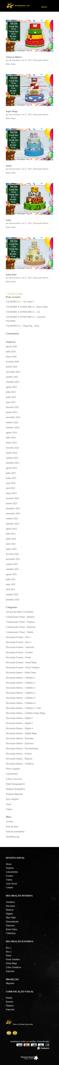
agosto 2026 (11, 346)
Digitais (9, 913)
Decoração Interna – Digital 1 (19, 718)
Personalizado (12, 921)
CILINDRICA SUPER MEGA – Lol (23, 312)
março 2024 (11, 442)
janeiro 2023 (11, 503)
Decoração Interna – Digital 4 (19, 728)
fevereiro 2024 (12, 448)
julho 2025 (11, 392)
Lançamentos (12, 774)
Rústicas (9, 910)
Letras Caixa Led (13, 779)
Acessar (9, 821)
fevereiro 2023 (12, 498)
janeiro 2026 (11, 366)
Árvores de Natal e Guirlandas (19, 612)
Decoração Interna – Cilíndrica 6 (20, 703)
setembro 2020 (12, 599)
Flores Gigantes (13, 768)
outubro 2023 (12, 458)
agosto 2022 (11, 528)
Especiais (10, 925)
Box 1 (8, 948)
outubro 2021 (12, 564)
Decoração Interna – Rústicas (19, 758)
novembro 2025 (13, 372)
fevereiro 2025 (12, 407)
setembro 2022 (12, 523)
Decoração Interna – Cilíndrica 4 (20, 693)
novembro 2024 (13, 417)
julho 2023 (11, 473)
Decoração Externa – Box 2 (18, 642)
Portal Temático (13, 959)
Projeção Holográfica (15, 789)
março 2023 (11, 493)
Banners (9, 1001)
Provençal (10, 906)
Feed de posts (12, 826)
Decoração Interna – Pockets (19, 753)
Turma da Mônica (14, 57)
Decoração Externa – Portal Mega (21, 662)
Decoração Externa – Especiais (20, 647)
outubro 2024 (12, 422)
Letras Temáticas (13, 967)
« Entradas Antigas (14, 293)
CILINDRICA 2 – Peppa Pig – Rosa (22, 326)
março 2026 (11, 356)
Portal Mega (11, 963)
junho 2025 (11, 397)
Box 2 (8, 951)
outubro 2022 (12, 518)
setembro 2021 (12, 569)
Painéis (9, 998)
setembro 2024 (12, 427)
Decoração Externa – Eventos (19, 652)
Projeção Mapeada (14, 794)
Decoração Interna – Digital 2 (19, 723)
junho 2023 (11, 478)
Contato (9, 887)
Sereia (8, 166)
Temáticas (10, 902)
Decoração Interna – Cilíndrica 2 (20, 682)
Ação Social (11, 883)
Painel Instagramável (15, 784)
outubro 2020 (12, 594)
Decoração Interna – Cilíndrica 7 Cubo (23, 708)
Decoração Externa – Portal (18, 657)
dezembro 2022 (13, 508)
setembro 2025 (12, 382)
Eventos (9, 876)
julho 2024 (11, 437)
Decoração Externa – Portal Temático (23, 667)
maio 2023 (10, 483)
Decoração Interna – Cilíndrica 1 (20, 677)
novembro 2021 (13, 559)
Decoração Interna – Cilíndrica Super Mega (25, 713)
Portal (8, 955)
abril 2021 (10, 589)
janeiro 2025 (11, 412)
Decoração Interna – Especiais (19, 743)
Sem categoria (12, 799)
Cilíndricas (11, 933)
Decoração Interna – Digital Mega (21, 733)
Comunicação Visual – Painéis (19, 632)
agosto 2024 (11, 432)
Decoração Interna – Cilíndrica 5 (20, 698)
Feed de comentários (15, 831)
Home (8, 864)
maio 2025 (10, 402)
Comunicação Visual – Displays (20, 622)
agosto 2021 (11, 574)
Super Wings (11, 111)
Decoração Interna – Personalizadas (22, 748)
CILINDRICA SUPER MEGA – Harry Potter (27, 307)
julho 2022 (11, 533)
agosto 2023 (11, 468)
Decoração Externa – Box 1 (18, 637)
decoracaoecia (14, 60)
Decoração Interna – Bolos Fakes (21, 672)
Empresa (10, 868)
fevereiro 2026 (12, 361)
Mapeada (10, 983)
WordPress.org (12, 836)
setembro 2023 (12, 463)
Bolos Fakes (11, 929)
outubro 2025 (12, 377)
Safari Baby (11, 274)
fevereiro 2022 (12, 554)
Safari (8, 220)
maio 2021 (10, 584)
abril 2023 (10, 488)
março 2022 (11, 549)
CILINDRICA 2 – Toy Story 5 (20, 301)
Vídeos (9, 809)
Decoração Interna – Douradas (20, 738)
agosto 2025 (11, 387)
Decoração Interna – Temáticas (20, 763)
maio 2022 (10, 544)
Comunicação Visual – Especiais (20, 627)
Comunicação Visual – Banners (20, 617)
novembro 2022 (13, 513)
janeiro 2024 (11, 453)
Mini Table (11, 917)
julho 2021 (11, 579)
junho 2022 (11, 539)
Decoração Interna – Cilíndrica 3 (20, 688)
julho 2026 (11, 351)
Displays (10, 1005)
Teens (8, 804)
